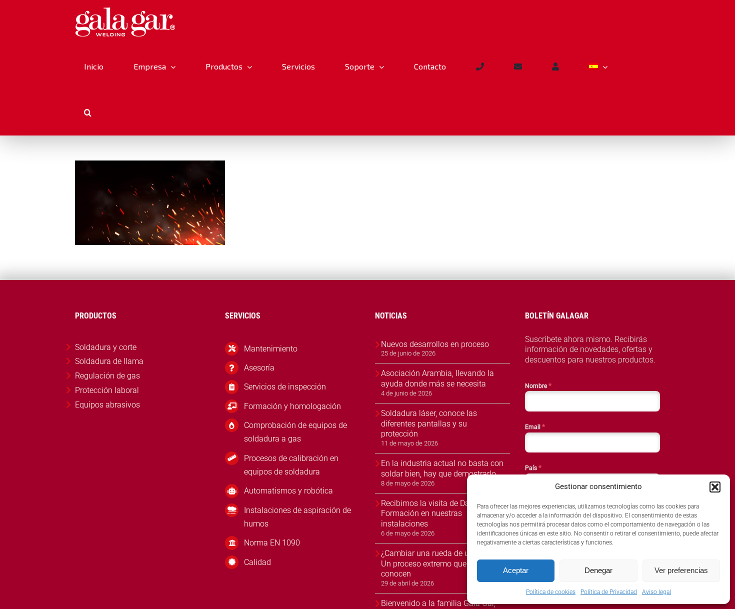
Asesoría (259, 367)
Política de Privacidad (608, 592)
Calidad (257, 562)
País (533, 468)
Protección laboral (107, 390)
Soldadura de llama (109, 361)
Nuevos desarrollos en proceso (435, 344)
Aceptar (515, 570)
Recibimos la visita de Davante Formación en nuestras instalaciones (435, 513)
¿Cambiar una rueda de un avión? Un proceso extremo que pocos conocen (439, 563)
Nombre (538, 386)
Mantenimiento (271, 349)
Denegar (598, 570)
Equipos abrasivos (107, 405)
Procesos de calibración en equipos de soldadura (291, 465)
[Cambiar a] (598, 67)
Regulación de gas (107, 375)
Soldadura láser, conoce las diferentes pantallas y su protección (429, 423)
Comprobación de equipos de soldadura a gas (295, 432)
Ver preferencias (681, 570)
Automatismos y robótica (288, 491)
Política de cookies (551, 592)
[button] (715, 487)
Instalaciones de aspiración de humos (297, 517)
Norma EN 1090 (272, 543)
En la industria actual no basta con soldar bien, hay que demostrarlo (442, 468)
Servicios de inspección (285, 387)
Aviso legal (656, 592)
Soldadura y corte (105, 347)
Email (535, 426)
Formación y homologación (292, 406)
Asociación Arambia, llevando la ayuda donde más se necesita (437, 378)
